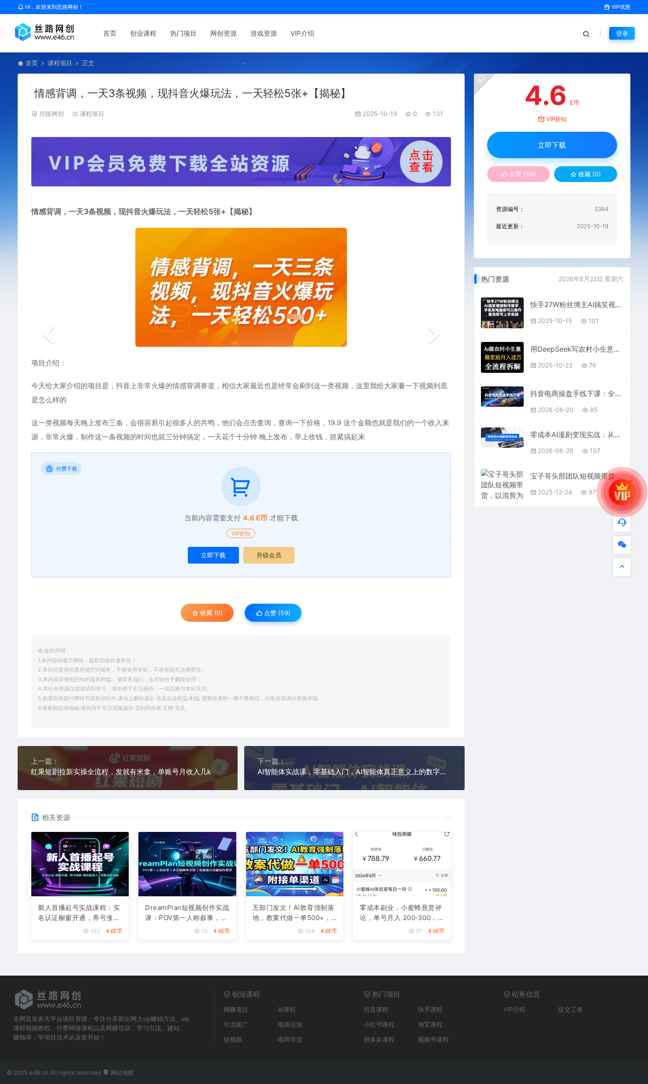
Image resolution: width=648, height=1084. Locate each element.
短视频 (232, 1039)
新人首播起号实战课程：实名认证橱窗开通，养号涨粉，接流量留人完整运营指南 (79, 913)
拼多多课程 (379, 1039)
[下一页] (433, 335)
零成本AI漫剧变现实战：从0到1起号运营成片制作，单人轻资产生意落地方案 (576, 434)
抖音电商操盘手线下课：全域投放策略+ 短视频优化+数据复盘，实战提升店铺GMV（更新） (576, 393)
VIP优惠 (620, 7)
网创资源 (223, 33)
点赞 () (276, 612)
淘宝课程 (430, 1024)
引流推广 (235, 1024)
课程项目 (60, 63)
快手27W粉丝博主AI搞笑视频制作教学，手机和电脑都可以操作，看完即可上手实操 (576, 304)
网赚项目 (235, 1009)
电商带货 (290, 1039)
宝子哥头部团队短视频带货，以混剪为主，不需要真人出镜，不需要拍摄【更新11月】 (576, 475)
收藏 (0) (210, 612)
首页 (109, 33)
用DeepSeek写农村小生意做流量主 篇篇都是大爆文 (576, 349)
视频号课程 (433, 1039)
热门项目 (183, 33)
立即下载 (213, 555)
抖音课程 (376, 1009)
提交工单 (570, 1009)
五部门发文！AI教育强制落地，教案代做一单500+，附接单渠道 (294, 913)
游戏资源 (263, 33)
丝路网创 (51, 113)
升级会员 (269, 555)
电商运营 (290, 1024)
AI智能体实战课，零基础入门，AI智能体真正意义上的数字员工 (354, 771)
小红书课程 (379, 1024)
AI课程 (287, 1009)
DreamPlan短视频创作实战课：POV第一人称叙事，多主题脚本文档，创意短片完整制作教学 (187, 913)
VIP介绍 (302, 33)
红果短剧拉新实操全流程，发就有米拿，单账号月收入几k (121, 771)
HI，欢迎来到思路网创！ (53, 7)
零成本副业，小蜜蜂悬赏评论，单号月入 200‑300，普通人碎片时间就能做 (401, 913)
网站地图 (121, 1072)
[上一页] (49, 335)
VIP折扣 (240, 533)
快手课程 (430, 1009)
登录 (622, 33)
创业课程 (143, 33)
